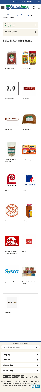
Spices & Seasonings (23, 15)
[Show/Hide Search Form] (34, 8)
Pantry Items (11, 15)
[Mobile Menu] (2, 7)
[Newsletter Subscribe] (38, 347)
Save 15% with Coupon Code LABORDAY (20, 2)
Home (5, 15)
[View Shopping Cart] (39, 7)
